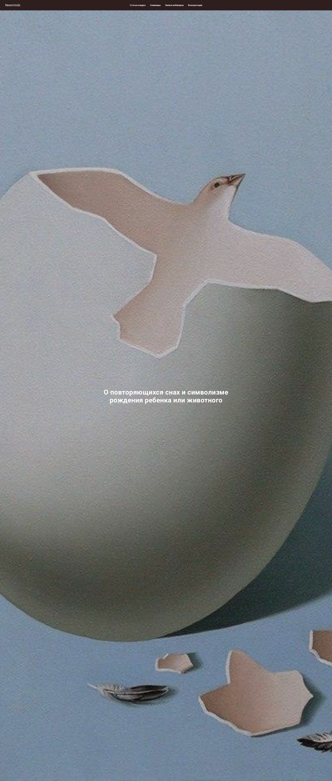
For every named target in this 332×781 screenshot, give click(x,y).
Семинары (155, 5)
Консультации (195, 5)
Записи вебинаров (174, 5)
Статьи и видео (138, 5)
